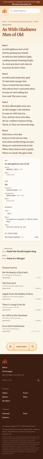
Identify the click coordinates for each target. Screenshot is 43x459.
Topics (4, 393)
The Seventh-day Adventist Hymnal (20, 21)
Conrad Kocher (12, 190)
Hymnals (6, 413)
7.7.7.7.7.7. (10, 175)
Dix (6, 184)
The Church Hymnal (12, 237)
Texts (25, 413)
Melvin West (11, 195)
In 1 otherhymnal (11, 233)
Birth (36, 21)
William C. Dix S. (12, 169)
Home (4, 21)
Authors (5, 417)
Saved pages (7, 371)
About (4, 367)
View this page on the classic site (26, 3)
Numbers (6, 401)
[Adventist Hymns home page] (4, 10)
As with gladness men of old (17, 164)
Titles (25, 397)
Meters (5, 397)
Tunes (25, 393)
